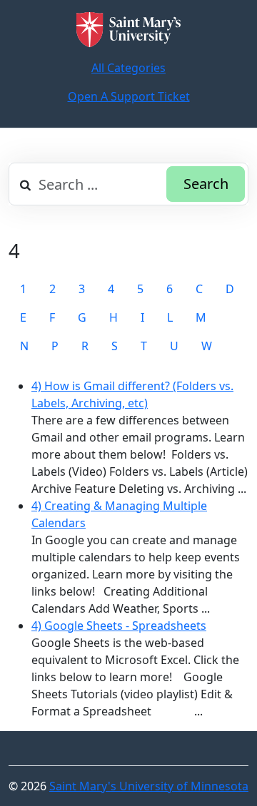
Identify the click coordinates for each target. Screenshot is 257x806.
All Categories (128, 68)
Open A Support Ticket (129, 96)
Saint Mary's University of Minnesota (148, 786)
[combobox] (128, 184)
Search (205, 183)
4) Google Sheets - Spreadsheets (118, 625)
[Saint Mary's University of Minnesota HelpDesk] (128, 29)
